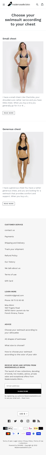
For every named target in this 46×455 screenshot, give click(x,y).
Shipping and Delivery (15, 243)
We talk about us (12, 268)
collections (23, 443)
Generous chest (12, 129)
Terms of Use (38, 441)
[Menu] (3, 4)
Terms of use (10, 274)
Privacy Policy (28, 441)
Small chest (9, 38)
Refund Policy (11, 255)
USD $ (22, 414)
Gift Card (9, 281)
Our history (10, 262)
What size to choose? (15, 345)
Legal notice (18, 441)
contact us (10, 230)
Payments (9, 236)
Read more (9, 113)
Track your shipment (14, 249)
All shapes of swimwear (15, 339)
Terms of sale (7, 441)
